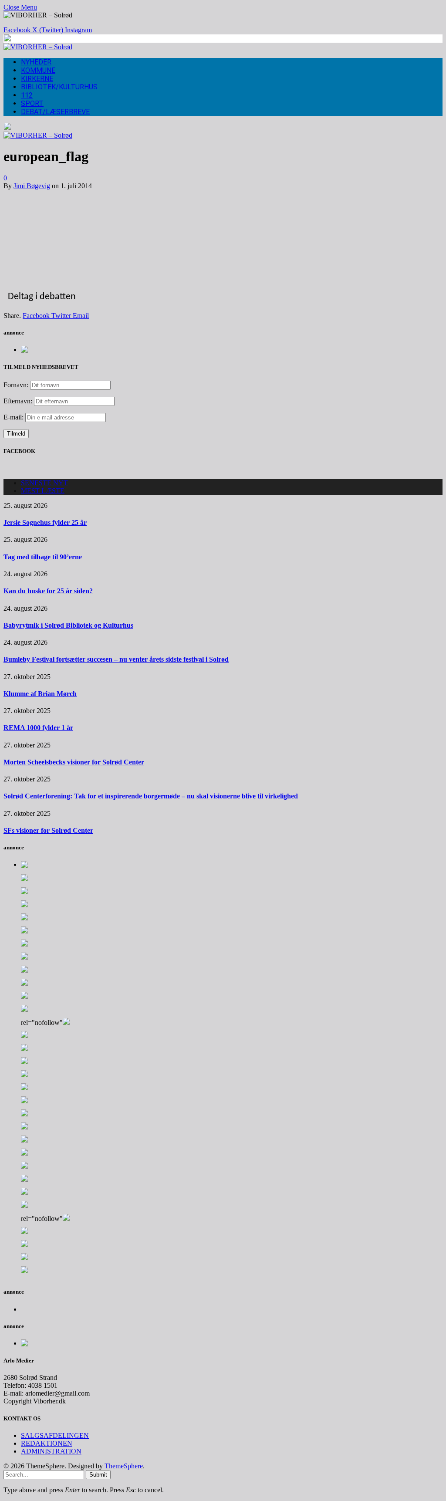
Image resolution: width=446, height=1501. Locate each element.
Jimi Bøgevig (32, 185)
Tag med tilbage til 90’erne (42, 557)
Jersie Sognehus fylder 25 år (45, 522)
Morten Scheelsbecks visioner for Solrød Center (73, 762)
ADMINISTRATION (51, 1451)
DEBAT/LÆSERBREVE (55, 112)
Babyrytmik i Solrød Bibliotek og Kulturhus (68, 625)
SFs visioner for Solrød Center (48, 830)
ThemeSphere (124, 1466)
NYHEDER (36, 62)
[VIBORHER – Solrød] (37, 47)
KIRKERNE (37, 78)
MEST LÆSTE (42, 490)
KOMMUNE (38, 70)
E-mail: (14, 417)
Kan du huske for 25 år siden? (48, 591)
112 (27, 95)
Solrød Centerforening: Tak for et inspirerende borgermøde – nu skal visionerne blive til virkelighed (150, 796)
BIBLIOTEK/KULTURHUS (59, 87)
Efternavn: (17, 401)
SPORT (32, 103)
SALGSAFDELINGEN (55, 1435)
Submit (98, 1474)
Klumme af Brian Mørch (40, 693)
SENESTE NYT (44, 483)
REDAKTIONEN (46, 1443)
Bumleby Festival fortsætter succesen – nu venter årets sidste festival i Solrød (116, 659)
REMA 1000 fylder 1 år (38, 727)
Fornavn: (15, 385)
